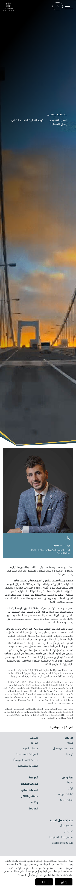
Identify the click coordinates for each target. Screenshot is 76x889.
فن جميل (68, 831)
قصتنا (70, 742)
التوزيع (34, 742)
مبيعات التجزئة (30, 748)
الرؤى (70, 788)
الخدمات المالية (29, 790)
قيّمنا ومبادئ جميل (63, 748)
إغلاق (64, 882)
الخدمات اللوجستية (28, 765)
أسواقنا (33, 777)
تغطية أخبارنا (66, 799)
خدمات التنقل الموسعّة (25, 760)
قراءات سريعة (65, 794)
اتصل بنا (33, 808)
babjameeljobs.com (62, 842)
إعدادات (44, 882)
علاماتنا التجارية (29, 784)
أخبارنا (70, 782)
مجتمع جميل (66, 825)
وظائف (34, 802)
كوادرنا (69, 754)
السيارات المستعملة (27, 754)
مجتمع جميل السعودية (61, 837)
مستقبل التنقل (29, 796)
